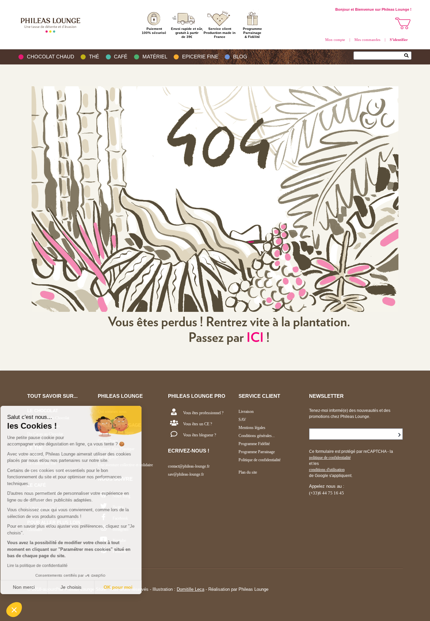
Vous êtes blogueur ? (199, 435)
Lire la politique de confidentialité (43, 565)
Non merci (30, 587)
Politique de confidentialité (260, 460)
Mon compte (335, 40)
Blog (240, 56)
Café (120, 56)
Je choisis (77, 587)
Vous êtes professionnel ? (203, 413)
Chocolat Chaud (50, 56)
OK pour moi (124, 587)
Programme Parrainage (257, 451)
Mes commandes (367, 40)
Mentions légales (252, 427)
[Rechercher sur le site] (408, 56)
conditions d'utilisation (327, 469)
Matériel (154, 56)
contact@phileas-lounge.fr (189, 466)
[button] (14, 610)
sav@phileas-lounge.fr (186, 474)
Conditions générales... (257, 435)
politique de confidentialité (330, 457)
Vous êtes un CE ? (197, 424)
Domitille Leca (190, 589)
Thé (94, 56)
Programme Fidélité (254, 443)
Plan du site (248, 472)
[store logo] (52, 24)
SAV (242, 419)
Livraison (246, 411)
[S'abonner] (399, 435)
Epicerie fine (200, 56)
